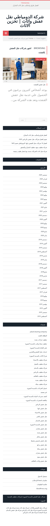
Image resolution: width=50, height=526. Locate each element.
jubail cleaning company (38, 332)
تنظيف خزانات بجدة (41, 340)
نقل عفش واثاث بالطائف (39, 461)
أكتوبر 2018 (43, 268)
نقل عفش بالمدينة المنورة (38, 425)
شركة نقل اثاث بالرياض (29, 510)
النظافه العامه (42, 336)
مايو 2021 (44, 207)
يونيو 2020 (43, 227)
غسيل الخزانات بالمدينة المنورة (37, 388)
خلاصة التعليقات (42, 484)
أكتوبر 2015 (43, 308)
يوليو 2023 (43, 187)
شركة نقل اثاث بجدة (22, 508)
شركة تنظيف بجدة (41, 380)
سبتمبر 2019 (43, 248)
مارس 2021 (43, 211)
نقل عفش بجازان (41, 429)
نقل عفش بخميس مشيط (39, 441)
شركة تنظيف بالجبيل (40, 364)
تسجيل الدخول (42, 476)
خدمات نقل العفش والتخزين (38, 352)
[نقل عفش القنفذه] (25, 69)
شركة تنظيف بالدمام (40, 368)
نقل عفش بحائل (42, 437)
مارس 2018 (43, 276)
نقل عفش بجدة (42, 433)
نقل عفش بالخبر (42, 416)
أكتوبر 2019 (43, 243)
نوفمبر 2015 (43, 304)
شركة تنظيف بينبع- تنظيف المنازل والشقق (33, 147)
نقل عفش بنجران (41, 453)
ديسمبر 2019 (43, 239)
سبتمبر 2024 (43, 183)
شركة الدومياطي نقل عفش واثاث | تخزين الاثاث (25, 21)
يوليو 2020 (43, 223)
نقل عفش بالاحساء (41, 412)
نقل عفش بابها (42, 408)
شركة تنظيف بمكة (41, 384)
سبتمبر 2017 (43, 284)
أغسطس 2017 (42, 288)
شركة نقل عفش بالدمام (14, 510)
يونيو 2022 (43, 199)
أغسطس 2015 (42, 316)
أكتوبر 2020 (43, 219)
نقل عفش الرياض (41, 404)
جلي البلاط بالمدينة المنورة (38, 348)
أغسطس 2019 (42, 252)
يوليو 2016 (43, 296)
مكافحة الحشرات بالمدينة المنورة (36, 400)
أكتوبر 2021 (43, 203)
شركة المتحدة (42, 512)
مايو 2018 (44, 272)
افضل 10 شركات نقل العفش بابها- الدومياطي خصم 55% (29, 143)
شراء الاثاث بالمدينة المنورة (38, 356)
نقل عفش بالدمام (41, 421)
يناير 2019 (44, 260)
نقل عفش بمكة (40, 59)
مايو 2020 (44, 231)
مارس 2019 (43, 256)
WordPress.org (41, 488)
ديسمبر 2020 (43, 215)
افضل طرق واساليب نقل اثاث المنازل (25, 5)
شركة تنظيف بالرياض (40, 372)
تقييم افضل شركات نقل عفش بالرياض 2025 (33, 139)
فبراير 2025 (43, 179)
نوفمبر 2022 (43, 191)
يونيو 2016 (43, 300)
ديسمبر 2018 (43, 264)
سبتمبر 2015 (43, 312)
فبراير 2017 (43, 292)
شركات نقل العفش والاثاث (38, 508)
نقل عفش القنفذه (39, 84)
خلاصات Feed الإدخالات (39, 480)
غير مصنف (43, 392)
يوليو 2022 (43, 195)
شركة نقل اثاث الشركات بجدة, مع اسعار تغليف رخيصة (30, 151)
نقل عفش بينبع (42, 457)
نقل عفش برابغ (42, 445)
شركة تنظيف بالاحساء (40, 360)
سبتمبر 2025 (43, 175)
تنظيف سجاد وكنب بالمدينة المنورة (36, 344)
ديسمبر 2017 (43, 280)
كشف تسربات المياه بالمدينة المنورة (35, 396)
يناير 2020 (44, 235)
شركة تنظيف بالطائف (40, 376)
